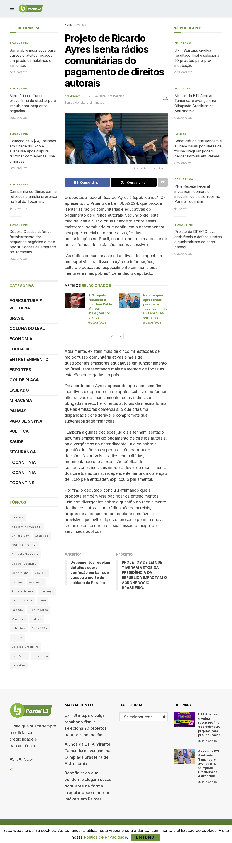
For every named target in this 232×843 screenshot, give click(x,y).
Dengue (17, 582)
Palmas (18, 410)
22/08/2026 (98, 322)
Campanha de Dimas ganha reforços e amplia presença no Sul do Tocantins (33, 196)
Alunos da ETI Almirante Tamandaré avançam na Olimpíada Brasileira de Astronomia (208, 763)
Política (81, 24)
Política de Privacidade (105, 837)
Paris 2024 (40, 628)
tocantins (19, 665)
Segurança (23, 451)
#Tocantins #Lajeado (27, 526)
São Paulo (19, 656)
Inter (42, 600)
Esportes (20, 369)
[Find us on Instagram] (11, 769)
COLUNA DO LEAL (27, 328)
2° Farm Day (20, 535)
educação (36, 582)
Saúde (17, 441)
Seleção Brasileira (25, 646)
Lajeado (19, 390)
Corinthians (20, 573)
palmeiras (19, 628)
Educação (21, 349)
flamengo (47, 591)
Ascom (75, 96)
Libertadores (38, 609)
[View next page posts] (120, 336)
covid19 (40, 573)
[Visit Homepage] (30, 8)
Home (69, 24)
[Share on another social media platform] (163, 182)
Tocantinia (23, 462)
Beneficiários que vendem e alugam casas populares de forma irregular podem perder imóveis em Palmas (88, 786)
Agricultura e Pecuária (26, 304)
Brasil (17, 318)
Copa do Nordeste (25, 554)
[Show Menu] (12, 8)
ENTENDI (146, 837)
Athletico (42, 535)
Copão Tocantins (24, 563)
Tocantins (19, 43)
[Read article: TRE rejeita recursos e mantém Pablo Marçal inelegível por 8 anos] (75, 300)
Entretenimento (29, 359)
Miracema (21, 400)
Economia (21, 338)
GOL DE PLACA (24, 379)
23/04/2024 (97, 96)
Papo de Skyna (26, 421)
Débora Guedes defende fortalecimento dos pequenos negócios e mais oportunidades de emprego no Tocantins (33, 241)
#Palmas (18, 517)
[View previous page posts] (112, 336)
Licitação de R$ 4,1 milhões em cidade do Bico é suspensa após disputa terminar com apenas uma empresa (33, 151)
